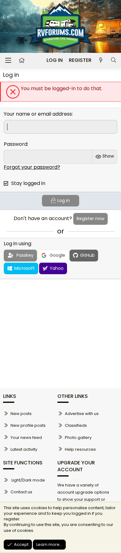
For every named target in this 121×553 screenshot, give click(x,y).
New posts (21, 414)
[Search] (113, 60)
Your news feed (26, 437)
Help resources (80, 449)
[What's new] (101, 60)
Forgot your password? (32, 167)
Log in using (17, 243)
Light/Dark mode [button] (28, 480)
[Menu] (8, 60)
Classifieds (76, 425)
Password (15, 144)
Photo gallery (78, 437)
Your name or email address (38, 114)
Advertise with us (82, 414)
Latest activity (24, 449)
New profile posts (28, 425)
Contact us (21, 492)
